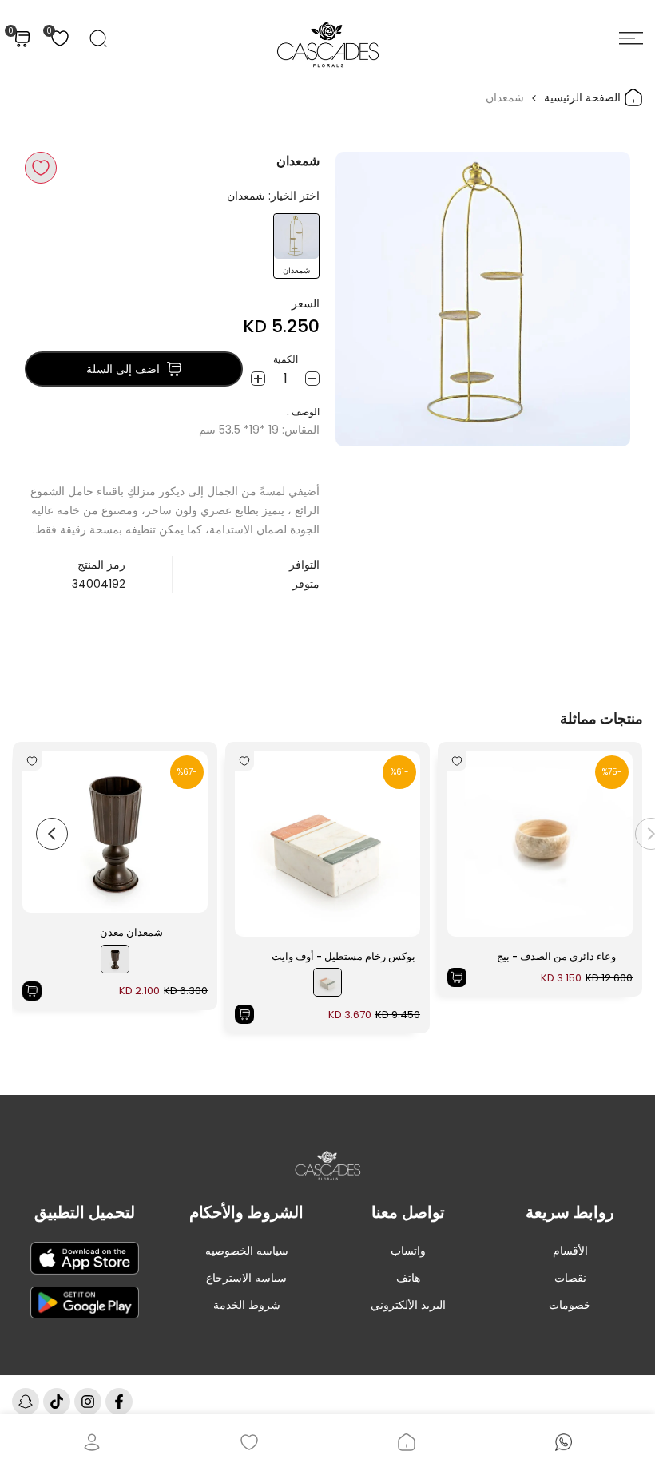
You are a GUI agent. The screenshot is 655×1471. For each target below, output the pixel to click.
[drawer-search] (98, 38)
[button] (41, 168)
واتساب (408, 1251)
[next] (52, 834)
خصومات (570, 1305)
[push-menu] (631, 38)
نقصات (570, 1278)
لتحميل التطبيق (84, 1212)
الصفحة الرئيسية (584, 97)
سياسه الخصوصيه (246, 1251)
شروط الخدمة (246, 1305)
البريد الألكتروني (408, 1305)
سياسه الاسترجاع (246, 1278)
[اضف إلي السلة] (456, 977)
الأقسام (570, 1251)
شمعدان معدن (131, 932)
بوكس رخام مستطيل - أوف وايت (343, 956)
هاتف (408, 1278)
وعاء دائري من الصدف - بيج (556, 956)
